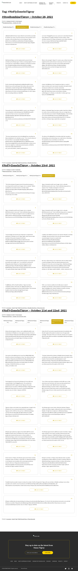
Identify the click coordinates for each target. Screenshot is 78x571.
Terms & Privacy (24, 568)
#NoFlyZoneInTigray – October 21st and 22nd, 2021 (34, 310)
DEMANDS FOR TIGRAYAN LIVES (42, 3)
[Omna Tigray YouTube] (75, 568)
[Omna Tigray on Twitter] (65, 568)
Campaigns (8, 162)
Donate (73, 2)
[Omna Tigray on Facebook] (72, 568)
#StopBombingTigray (32, 162)
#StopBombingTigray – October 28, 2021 (27, 16)
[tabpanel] (39, 93)
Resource (48, 561)
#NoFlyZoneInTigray (22, 162)
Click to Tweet (21, 48)
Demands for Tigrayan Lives (39, 561)
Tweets (13, 162)
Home (11, 561)
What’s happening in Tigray (30, 2)
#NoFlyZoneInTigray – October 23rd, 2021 (28, 165)
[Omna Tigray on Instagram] (69, 568)
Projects (59, 2)
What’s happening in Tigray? (24, 561)
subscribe (47, 552)
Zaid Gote (18, 169)
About (20, 2)
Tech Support (19, 21)
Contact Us (65, 2)
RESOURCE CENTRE (51, 3)
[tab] (8, 27)
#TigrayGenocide (41, 308)
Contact (66, 561)
